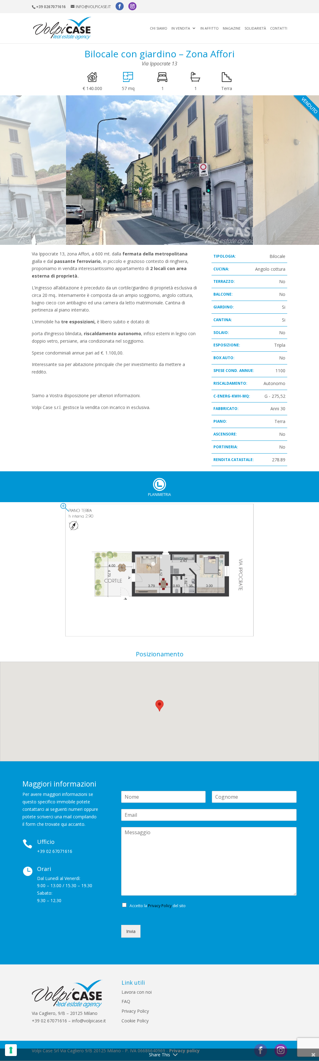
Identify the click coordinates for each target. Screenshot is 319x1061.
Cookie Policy (135, 1021)
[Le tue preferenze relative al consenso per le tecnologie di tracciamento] (11, 1050)
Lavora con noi (136, 992)
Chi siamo (158, 28)
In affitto (209, 28)
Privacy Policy (160, 905)
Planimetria (159, 484)
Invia (131, 931)
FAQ (125, 1001)
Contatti (278, 28)
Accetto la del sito (158, 905)
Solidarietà (255, 28)
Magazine (231, 28)
